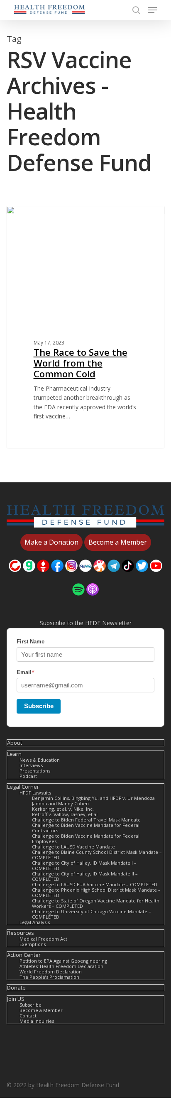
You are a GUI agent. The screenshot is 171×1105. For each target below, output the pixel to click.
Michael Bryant (41, 215)
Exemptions (33, 944)
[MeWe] (85, 576)
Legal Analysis (35, 922)
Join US (15, 999)
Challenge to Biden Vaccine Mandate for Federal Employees (85, 838)
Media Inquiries (37, 1021)
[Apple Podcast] (92, 600)
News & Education (40, 760)
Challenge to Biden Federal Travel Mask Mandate (86, 819)
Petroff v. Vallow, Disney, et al (65, 814)
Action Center (24, 955)
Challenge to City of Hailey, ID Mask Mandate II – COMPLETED (85, 876)
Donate (16, 988)
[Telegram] (113, 576)
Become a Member (41, 1010)
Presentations (35, 770)
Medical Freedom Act (43, 938)
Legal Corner (23, 787)
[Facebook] (57, 576)
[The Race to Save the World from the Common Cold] (85, 327)
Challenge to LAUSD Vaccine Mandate (73, 846)
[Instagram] (71, 576)
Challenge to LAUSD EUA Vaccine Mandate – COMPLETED (94, 884)
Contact (28, 1015)
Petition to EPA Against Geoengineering (63, 960)
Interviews (31, 765)
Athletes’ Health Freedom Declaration (61, 966)
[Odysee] (99, 576)
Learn (14, 754)
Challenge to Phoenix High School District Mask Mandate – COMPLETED (96, 892)
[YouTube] (156, 576)
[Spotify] (78, 600)
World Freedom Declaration (51, 971)
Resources (20, 933)
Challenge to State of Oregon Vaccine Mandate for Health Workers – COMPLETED (95, 903)
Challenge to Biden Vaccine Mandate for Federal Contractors (85, 827)
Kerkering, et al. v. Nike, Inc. (63, 809)
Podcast (28, 776)
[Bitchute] (15, 576)
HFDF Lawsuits (35, 792)
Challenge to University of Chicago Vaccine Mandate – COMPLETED (91, 914)
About (14, 743)
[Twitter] (142, 576)
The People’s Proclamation (49, 977)
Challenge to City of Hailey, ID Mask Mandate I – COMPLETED (84, 865)
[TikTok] (128, 576)
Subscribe (39, 705)
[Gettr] (43, 576)
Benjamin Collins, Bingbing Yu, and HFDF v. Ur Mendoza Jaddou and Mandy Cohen (93, 800)
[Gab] (29, 576)
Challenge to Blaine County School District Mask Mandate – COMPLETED (97, 854)
